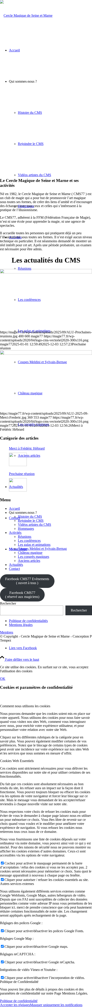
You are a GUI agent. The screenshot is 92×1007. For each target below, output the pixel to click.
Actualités (16, 565)
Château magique (30, 552)
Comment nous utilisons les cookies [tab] (25, 706)
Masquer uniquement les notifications (56, 1005)
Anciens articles (29, 561)
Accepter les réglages (15, 1005)
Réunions (24, 536)
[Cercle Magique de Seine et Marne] (26, 15)
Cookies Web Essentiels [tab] (17, 761)
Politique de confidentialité (19, 1001)
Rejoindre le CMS (31, 520)
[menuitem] (50, 346)
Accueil (14, 508)
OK (2, 679)
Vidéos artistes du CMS (34, 524)
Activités (15, 532)
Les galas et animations (34, 544)
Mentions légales (21, 625)
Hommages (26, 528)
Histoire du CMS (30, 516)
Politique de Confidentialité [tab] (19, 982)
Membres (6, 632)
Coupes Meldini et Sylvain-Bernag (42, 548)
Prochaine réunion (22, 474)
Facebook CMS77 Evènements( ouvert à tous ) (27, 581)
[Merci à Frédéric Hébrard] (46, 353)
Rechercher (8, 603)
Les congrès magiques (33, 557)
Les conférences (29, 540)
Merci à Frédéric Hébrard (27, 448)
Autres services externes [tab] (17, 884)
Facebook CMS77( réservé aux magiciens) (22, 595)
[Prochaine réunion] (46, 272)
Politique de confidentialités (28, 621)
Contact (14, 569)
